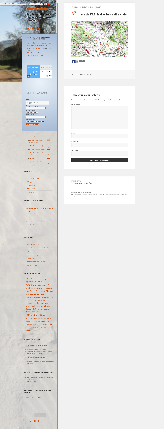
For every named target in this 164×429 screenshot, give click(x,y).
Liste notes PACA (36, 4)
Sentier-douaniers (31, 325)
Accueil (33, 137)
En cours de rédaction (33, 244)
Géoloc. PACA (24, 4)
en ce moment (34, 28)
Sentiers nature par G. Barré (33, 397)
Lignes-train (40, 300)
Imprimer (82, 60)
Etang (27, 291)
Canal (28, 288)
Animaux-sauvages (41, 279)
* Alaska (30, 192)
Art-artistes (38, 282)
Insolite (28, 297)
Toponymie (47, 324)
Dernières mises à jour (33, 255)
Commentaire (77, 105)
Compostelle (48, 288)
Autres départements (33, 58)
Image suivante (95, 7)
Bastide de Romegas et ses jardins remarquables (40, 361)
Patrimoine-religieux (36, 315)
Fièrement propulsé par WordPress (81, 192)
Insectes (46, 294)
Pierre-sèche (46, 319)
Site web (74, 150)
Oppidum (29, 309)
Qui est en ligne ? (32, 265)
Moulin (33, 306)
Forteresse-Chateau (45, 291)
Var (28, 53)
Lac (52, 297)
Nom (73, 133)
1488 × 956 (89, 75)
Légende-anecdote (33, 303)
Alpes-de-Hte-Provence (34, 43)
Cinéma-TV (40, 288)
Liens (28, 251)
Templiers (39, 325)
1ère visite (12, 4)
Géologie (40, 294)
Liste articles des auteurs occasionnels (37, 248)
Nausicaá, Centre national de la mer (37, 349)
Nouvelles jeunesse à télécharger (36, 261)
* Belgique (31, 182)
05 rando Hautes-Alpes (37, 146)
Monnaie (28, 306)
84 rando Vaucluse (35, 162)
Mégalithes (40, 306)
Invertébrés (36, 297)
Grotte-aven (31, 295)
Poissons (28, 321)
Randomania (36, 9)
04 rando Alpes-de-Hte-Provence (35, 141)
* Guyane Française (33, 178)
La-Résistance (45, 297)
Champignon (33, 288)
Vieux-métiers (41, 328)
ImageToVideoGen (31, 208)
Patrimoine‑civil (33, 318)
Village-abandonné (33, 330)
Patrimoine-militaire (33, 312)
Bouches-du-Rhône (33, 48)
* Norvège (31, 189)
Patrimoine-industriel (41, 309)
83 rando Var (34, 158)
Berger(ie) (45, 285)
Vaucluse (29, 55)
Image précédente (80, 7)
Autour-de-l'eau (33, 285)
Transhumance (31, 328)
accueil (5, 4)
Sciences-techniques (42, 321)
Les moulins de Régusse (40, 222)
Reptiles (32, 321)
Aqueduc (29, 282)
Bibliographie (31, 258)
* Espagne (31, 185)
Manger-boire (46, 303)
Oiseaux (47, 306)
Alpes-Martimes (32, 45)
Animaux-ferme (30, 279)
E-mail (74, 142)
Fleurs (32, 291)
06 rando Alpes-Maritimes (37, 149)
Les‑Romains (31, 300)
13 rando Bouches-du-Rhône (37, 154)
